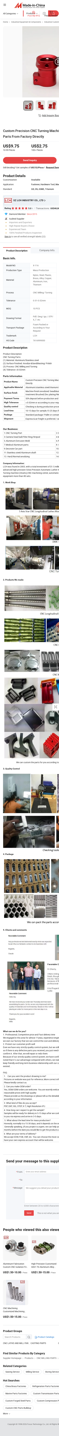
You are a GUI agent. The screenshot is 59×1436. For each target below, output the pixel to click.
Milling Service (32, 1371)
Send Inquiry (30, 160)
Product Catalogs (45, 1337)
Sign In (8, 236)
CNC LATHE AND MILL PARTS (17, 1343)
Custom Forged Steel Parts (18, 1400)
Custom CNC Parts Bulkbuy (18, 1407)
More (5, 1413)
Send (29, 1213)
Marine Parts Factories (16, 1393)
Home (5, 22)
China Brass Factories (15, 1386)
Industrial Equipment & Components (26, 22)
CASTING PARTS (38, 1343)
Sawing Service (12, 1371)
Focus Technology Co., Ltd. (38, 1424)
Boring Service (52, 1371)
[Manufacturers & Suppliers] (29, 5)
